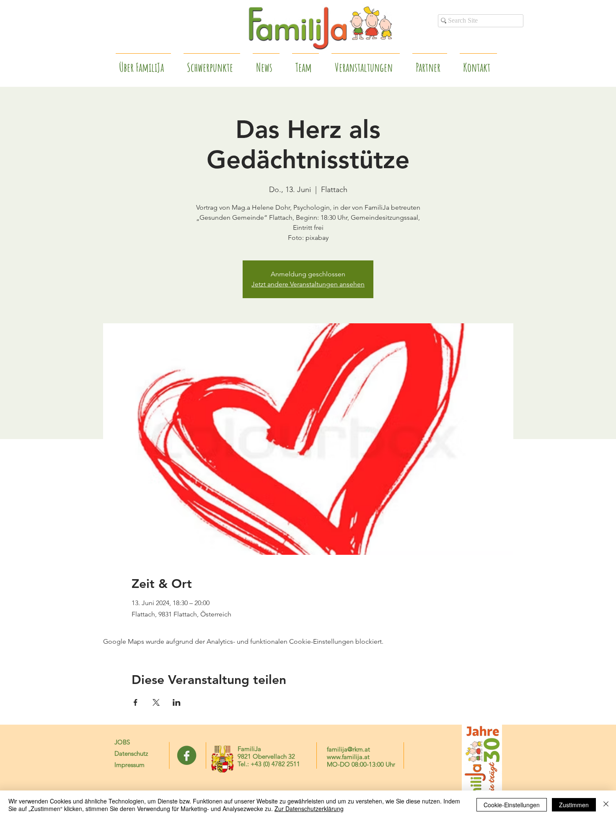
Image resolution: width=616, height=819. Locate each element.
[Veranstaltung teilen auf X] (156, 702)
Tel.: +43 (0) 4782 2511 (269, 764)
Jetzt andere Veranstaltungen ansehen (308, 284)
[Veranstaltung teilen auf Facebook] (136, 702)
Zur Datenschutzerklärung (309, 808)
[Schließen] (606, 804)
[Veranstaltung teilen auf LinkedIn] (177, 702)
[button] (429, 63)
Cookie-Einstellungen (512, 805)
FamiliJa (249, 749)
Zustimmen (574, 805)
